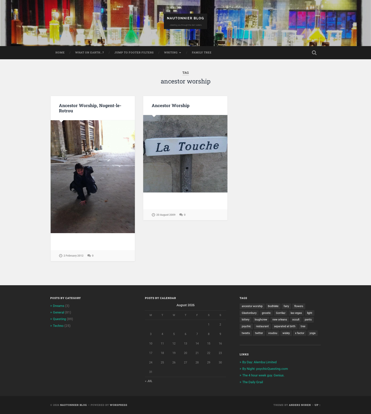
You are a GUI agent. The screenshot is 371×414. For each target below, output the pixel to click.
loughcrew (261, 319)
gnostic (266, 312)
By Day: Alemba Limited (259, 362)
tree (303, 326)
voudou (272, 333)
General (58, 312)
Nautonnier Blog (73, 404)
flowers (298, 306)
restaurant (262, 326)
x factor (299, 333)
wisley (286, 333)
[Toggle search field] (314, 52)
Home (60, 52)
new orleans (279, 319)
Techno (58, 326)
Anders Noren (300, 404)
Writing (171, 52)
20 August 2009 (165, 214)
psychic (246, 326)
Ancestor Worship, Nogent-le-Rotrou (90, 107)
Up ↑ (318, 404)
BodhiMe (273, 306)
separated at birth (284, 326)
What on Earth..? (89, 52)
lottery (245, 319)
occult (296, 319)
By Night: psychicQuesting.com (265, 369)
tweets (246, 333)
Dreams (58, 306)
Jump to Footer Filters (134, 52)
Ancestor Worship (171, 105)
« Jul (148, 381)
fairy (286, 306)
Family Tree (202, 52)
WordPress (118, 404)
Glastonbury (249, 312)
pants (308, 319)
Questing (59, 319)
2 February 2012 (73, 255)
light (309, 312)
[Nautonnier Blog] (185, 23)
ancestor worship (252, 306)
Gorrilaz (280, 312)
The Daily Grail (252, 382)
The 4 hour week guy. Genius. (263, 375)
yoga (313, 333)
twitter (259, 333)
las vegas (296, 312)
